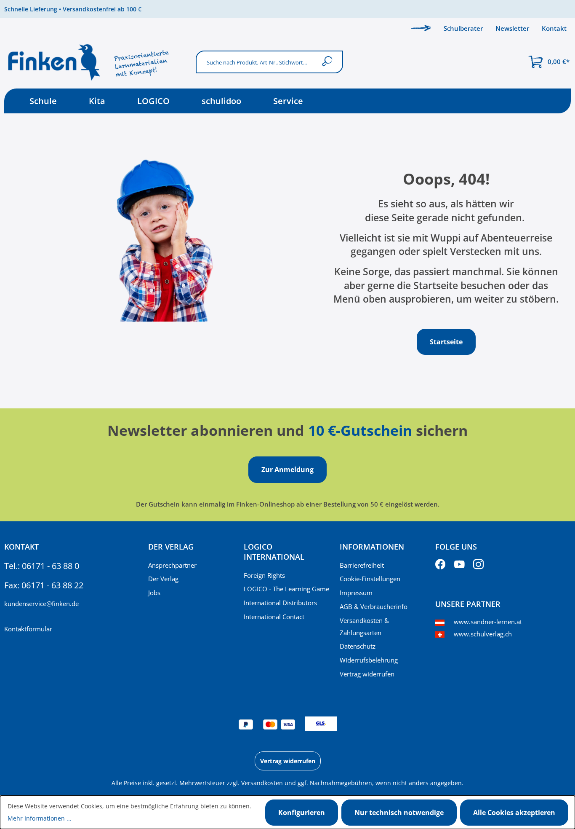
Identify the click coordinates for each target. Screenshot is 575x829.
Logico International (274, 552)
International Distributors (280, 602)
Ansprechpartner (172, 565)
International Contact (274, 616)
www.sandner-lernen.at (488, 621)
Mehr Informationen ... (40, 818)
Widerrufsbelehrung (369, 660)
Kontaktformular (28, 629)
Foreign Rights (264, 575)
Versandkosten (262, 783)
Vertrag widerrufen (367, 674)
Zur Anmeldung (287, 469)
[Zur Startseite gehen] (95, 62)
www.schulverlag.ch (483, 634)
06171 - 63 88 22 (52, 585)
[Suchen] (329, 61)
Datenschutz (357, 646)
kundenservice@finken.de (41, 603)
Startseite (446, 341)
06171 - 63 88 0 (50, 565)
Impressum (356, 592)
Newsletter (512, 28)
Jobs (154, 592)
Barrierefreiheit (362, 565)
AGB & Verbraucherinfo (373, 606)
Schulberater (463, 28)
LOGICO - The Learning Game (286, 589)
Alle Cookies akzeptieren (514, 812)
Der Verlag (163, 578)
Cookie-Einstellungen (370, 578)
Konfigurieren (301, 812)
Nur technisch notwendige (399, 812)
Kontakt (554, 28)
